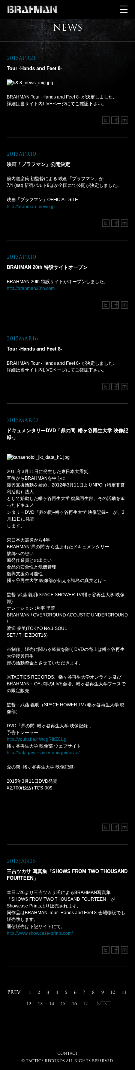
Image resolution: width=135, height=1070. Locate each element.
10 (113, 992)
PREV (14, 992)
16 (74, 1003)
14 (51, 1003)
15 (63, 1003)
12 (29, 1003)
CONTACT (67, 1053)
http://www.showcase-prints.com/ (40, 933)
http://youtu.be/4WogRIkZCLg (36, 739)
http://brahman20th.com (31, 288)
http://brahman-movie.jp (31, 206)
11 (124, 992)
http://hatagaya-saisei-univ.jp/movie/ (43, 752)
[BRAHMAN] (32, 9)
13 (40, 1003)
